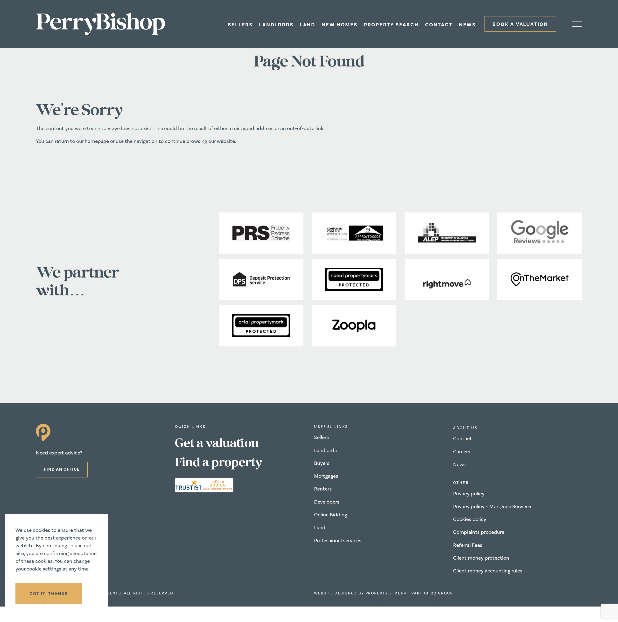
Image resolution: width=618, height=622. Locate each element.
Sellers (321, 437)
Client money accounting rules (487, 571)
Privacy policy (469, 493)
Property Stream (386, 593)
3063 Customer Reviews (217, 488)
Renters (323, 489)
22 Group (442, 593)
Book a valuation (520, 24)
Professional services (337, 540)
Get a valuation (217, 443)
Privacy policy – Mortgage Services (492, 506)
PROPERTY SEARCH (391, 25)
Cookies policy (469, 519)
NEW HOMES (339, 25)
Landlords (325, 450)
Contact (439, 25)
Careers (461, 451)
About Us (465, 427)
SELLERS (240, 25)
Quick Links (190, 426)
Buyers (322, 463)
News (467, 25)
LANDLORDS (276, 25)
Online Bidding (330, 515)
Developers (326, 502)
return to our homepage (82, 141)
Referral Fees (467, 545)
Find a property (218, 462)
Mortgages (326, 476)
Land (307, 25)
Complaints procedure (478, 532)
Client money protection (481, 558)
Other (461, 482)
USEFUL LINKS (331, 426)
